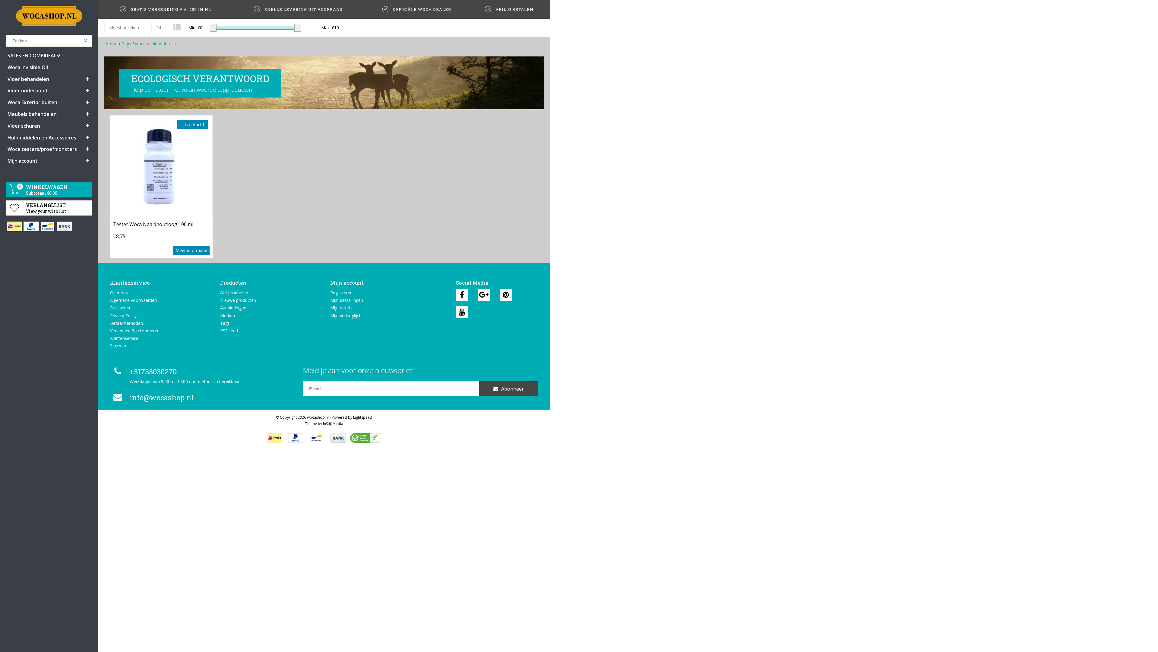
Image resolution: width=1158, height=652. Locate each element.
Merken (227, 315)
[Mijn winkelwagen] (14, 192)
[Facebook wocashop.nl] (462, 295)
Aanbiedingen (233, 308)
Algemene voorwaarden (133, 300)
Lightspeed (362, 417)
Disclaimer (120, 308)
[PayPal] (31, 226)
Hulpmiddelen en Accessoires (42, 137)
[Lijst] (177, 27)
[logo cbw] (365, 438)
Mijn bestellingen (346, 300)
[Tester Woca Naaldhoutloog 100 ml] (161, 166)
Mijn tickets (341, 308)
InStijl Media (333, 423)
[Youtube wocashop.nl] (462, 312)
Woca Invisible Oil (28, 67)
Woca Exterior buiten (32, 102)
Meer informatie (191, 250)
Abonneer (512, 388)
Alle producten (234, 293)
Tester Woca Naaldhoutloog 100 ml (153, 224)
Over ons (119, 293)
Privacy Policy (123, 315)
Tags (126, 43)
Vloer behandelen (28, 79)
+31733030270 (153, 371)
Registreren (341, 293)
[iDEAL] (14, 226)
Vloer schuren (24, 126)
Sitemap (118, 346)
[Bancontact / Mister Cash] (47, 226)
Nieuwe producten (238, 300)
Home (112, 43)
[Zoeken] (86, 41)
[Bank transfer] (64, 226)
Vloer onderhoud (27, 90)
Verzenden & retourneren (135, 331)
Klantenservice (124, 338)
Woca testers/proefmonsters (42, 149)
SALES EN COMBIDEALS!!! (35, 55)
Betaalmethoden (126, 323)
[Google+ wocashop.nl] (484, 295)
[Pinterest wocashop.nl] (506, 295)
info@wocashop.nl (162, 397)
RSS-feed (229, 331)
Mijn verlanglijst (345, 315)
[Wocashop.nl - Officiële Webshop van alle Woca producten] (49, 16)
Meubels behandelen (32, 114)
